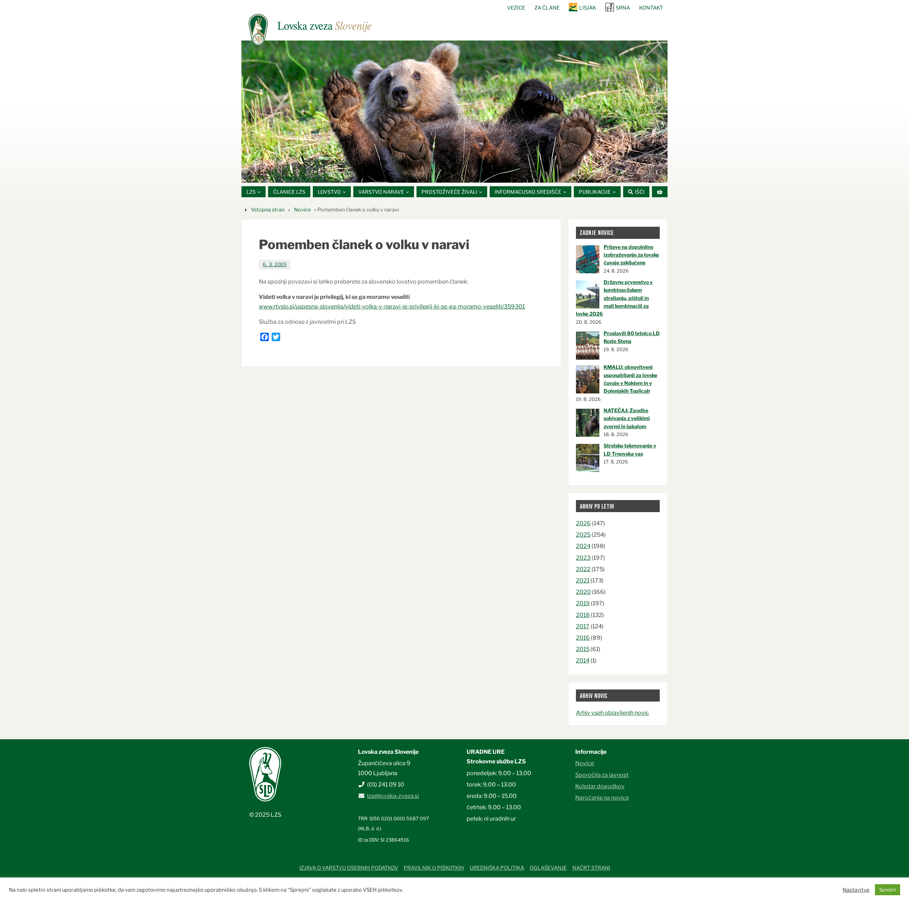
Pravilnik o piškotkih (434, 868)
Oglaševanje (548, 868)
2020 (583, 592)
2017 (582, 626)
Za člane (547, 8)
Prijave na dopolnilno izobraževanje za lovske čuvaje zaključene (631, 255)
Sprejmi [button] (887, 889)
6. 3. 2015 (275, 264)
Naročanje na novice (602, 797)
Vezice (516, 8)
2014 (582, 660)
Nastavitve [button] (856, 890)
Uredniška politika (497, 868)
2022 (583, 569)
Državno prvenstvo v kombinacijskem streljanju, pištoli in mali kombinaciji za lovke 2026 (614, 298)
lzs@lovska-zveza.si (393, 796)
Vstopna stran (267, 209)
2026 (583, 523)
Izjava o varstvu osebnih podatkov (348, 868)
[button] (433, 174)
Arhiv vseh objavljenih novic (612, 712)
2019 (583, 603)
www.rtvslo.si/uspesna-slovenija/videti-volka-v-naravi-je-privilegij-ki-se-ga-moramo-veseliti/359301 (392, 306)
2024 (583, 546)
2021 (582, 580)
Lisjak (587, 8)
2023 (583, 557)
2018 (583, 615)
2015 (582, 649)
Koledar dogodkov (600, 786)
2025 (583, 534)
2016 (583, 637)
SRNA (623, 8)
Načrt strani (591, 868)
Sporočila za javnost (601, 775)
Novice (302, 209)
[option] (454, 112)
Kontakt (651, 8)
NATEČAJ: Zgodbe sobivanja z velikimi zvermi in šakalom (627, 418)
